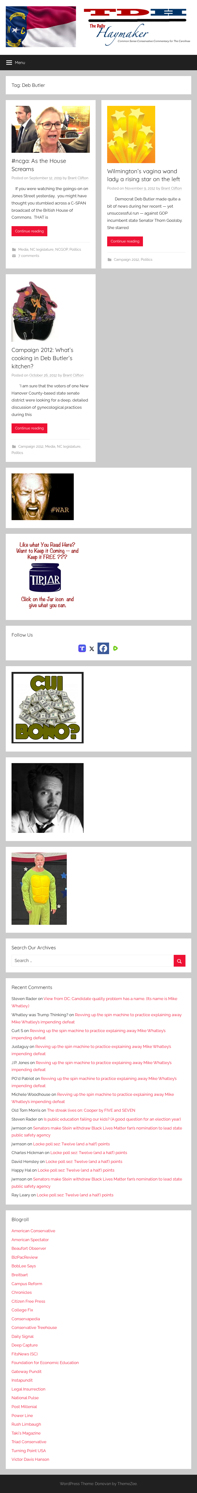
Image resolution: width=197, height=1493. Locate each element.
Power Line (22, 1415)
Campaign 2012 (126, 259)
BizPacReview (25, 1257)
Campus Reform (27, 1283)
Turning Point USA (29, 1450)
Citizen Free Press (28, 1301)
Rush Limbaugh (26, 1424)
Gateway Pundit (27, 1371)
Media (23, 249)
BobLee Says (24, 1265)
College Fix (22, 1310)
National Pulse (25, 1397)
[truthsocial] (82, 648)
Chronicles (22, 1292)
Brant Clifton (78, 178)
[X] (91, 648)
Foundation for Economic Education (45, 1362)
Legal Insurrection (28, 1389)
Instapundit (22, 1380)
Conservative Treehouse (34, 1327)
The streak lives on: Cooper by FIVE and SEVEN (91, 1110)
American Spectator (30, 1239)
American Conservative (33, 1230)
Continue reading (29, 231)
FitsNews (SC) (25, 1354)
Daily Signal (23, 1336)
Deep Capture (25, 1345)
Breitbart (20, 1274)
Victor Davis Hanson (30, 1459)
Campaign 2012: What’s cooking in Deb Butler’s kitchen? (42, 358)
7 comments (28, 256)
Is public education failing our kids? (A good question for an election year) (112, 1119)
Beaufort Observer (29, 1248)
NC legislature (42, 249)
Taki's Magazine (26, 1433)
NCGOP (61, 249)
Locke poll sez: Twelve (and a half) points (71, 1144)
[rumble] (115, 648)
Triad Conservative (29, 1441)
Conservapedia (26, 1318)
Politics (75, 249)
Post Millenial (24, 1406)
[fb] (103, 648)
